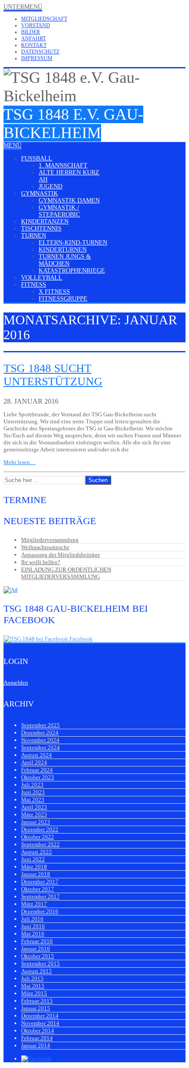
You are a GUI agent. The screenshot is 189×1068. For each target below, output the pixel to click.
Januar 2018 (35, 874)
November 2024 (40, 740)
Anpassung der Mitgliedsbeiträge (60, 554)
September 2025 (40, 725)
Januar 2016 (35, 948)
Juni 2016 (33, 926)
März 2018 (34, 866)
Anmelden (16, 682)
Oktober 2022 (37, 837)
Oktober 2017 (37, 889)
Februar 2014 (37, 1038)
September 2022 (40, 844)
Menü (13, 145)
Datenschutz (40, 52)
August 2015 (36, 971)
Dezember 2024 (39, 732)
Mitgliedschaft (44, 19)
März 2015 (34, 993)
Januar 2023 (35, 822)
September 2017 (40, 896)
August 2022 (36, 851)
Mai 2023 (32, 799)
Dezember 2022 (39, 829)
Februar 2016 (37, 941)
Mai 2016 (32, 933)
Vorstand (35, 25)
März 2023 (34, 814)
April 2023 (34, 807)
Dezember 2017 (39, 881)
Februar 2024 (37, 769)
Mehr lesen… (20, 462)
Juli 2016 (32, 918)
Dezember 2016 (39, 911)
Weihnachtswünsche (45, 547)
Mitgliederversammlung (50, 539)
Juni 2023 (33, 792)
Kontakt (34, 45)
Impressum (36, 58)
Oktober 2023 (37, 777)
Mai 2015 (32, 986)
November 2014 (40, 1023)
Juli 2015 (32, 978)
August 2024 (36, 755)
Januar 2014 (35, 1045)
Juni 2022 (33, 859)
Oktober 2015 (37, 956)
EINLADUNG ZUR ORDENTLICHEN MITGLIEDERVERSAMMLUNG (66, 573)
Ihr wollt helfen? (40, 562)
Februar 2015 (37, 1000)
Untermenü (23, 7)
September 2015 (40, 963)
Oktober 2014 (37, 1030)
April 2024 (34, 762)
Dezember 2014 (39, 1015)
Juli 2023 (32, 784)
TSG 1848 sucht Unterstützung (53, 375)
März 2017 (34, 904)
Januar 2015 (35, 1008)
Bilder (30, 32)
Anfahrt (33, 38)
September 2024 (40, 747)
